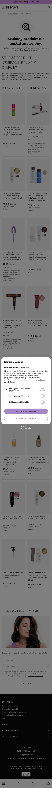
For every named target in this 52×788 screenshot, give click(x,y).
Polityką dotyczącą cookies (15, 373)
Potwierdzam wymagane (26, 418)
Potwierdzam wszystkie (26, 411)
